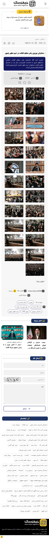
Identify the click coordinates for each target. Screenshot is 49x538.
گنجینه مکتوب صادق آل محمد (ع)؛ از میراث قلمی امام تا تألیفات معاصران (19, 18)
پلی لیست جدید (17, 455)
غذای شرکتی (43, 475)
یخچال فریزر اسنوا (7, 491)
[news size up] (19, 82)
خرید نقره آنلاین (12, 445)
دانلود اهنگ (43, 460)
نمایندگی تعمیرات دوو (41, 470)
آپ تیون (35, 460)
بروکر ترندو (7, 455)
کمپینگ (21, 470)
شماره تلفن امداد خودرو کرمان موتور (36, 435)
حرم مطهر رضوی (14, 311)
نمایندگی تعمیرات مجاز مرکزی (38, 425)
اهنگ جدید (5, 506)
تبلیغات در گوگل (12, 480)
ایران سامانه (35, 534)
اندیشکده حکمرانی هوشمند (39, 455)
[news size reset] (24, 82)
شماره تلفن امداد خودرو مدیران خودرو (13, 435)
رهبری (31, 302)
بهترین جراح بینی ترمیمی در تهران (21, 506)
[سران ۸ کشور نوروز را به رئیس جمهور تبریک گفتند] (12, 332)
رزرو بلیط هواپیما (12, 501)
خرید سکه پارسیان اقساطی (39, 465)
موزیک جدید (16, 425)
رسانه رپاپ (34, 445)
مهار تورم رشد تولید (22, 307)
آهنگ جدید (26, 465)
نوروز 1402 (25, 311)
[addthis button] (20, 78)
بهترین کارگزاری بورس (41, 485)
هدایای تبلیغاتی (11, 470)
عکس (42, 39)
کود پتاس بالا (43, 445)
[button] (27, 28)
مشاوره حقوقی (24, 480)
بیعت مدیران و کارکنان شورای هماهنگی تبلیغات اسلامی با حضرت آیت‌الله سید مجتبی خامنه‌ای (36, 345)
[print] (4, 43)
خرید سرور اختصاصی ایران (39, 501)
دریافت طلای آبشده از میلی (23, 460)
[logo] (24, 4)
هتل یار (5, 465)
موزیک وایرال (22, 440)
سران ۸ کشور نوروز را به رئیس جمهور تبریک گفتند (12, 346)
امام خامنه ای (22, 302)
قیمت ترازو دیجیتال (25, 450)
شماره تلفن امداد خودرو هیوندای (37, 440)
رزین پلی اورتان (11, 430)
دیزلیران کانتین (11, 440)
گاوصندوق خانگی (42, 496)
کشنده (27, 455)
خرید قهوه (44, 511)
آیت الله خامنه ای (36, 307)
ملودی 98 (14, 496)
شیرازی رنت (29, 470)
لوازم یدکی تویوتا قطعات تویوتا (38, 480)
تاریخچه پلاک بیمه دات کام (27, 496)
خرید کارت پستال (12, 475)
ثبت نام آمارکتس (27, 485)
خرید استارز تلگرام (15, 465)
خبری (36, 39)
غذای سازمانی (24, 475)
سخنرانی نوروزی (36, 311)
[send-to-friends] (13, 43)
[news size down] (29, 82)
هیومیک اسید (22, 430)
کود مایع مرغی (24, 445)
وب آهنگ (25, 425)
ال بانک (45, 506)
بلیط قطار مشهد (24, 501)
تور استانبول (33, 475)
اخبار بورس (36, 511)
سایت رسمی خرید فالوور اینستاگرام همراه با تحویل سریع (31, 491)
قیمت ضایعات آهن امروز (40, 450)
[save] (9, 43)
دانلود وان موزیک (25, 511)
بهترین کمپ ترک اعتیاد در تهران (37, 430)
